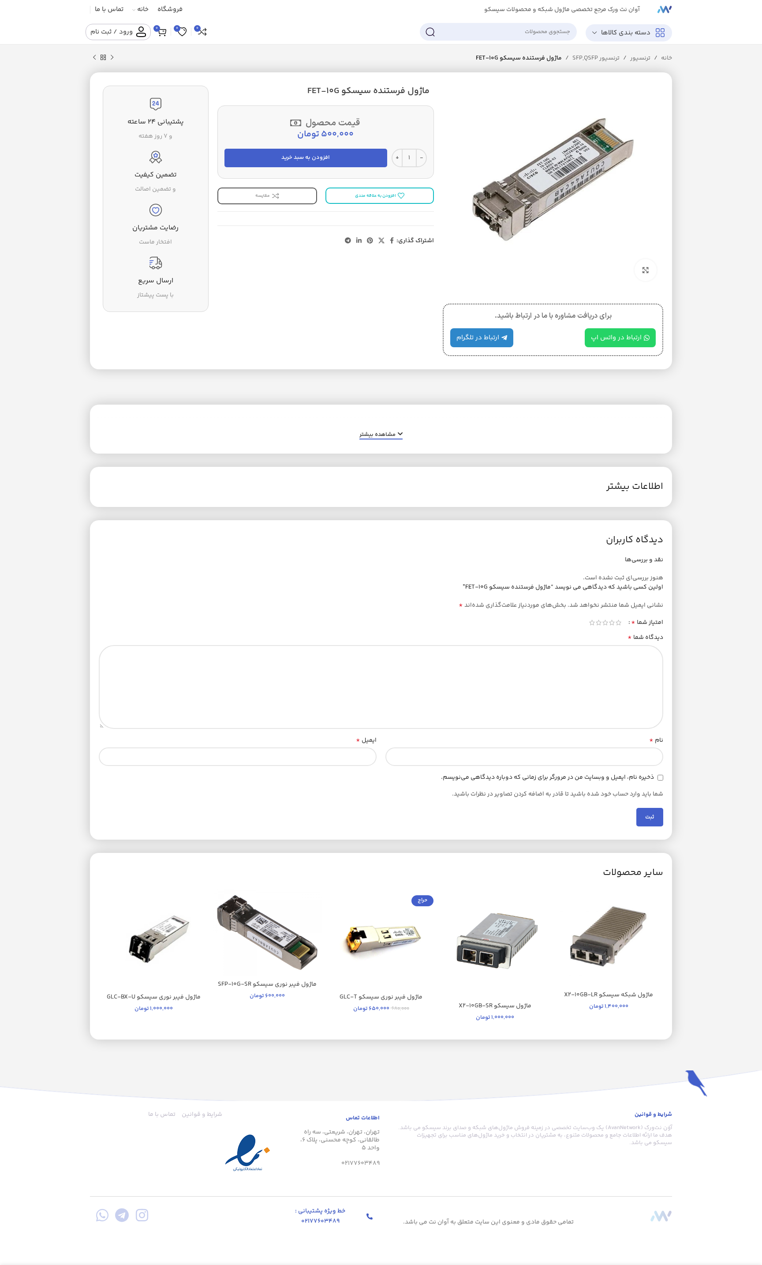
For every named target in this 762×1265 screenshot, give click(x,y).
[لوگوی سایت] (664, 10)
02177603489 (360, 1163)
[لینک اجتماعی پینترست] (370, 241)
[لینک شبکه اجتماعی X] (381, 241)
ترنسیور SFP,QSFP (596, 58)
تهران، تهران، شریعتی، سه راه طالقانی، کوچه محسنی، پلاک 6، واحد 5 (340, 1140)
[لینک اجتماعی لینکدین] (359, 241)
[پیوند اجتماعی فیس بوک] (391, 241)
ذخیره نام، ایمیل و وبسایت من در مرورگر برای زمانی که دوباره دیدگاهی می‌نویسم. (547, 777)
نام (656, 740)
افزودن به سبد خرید (305, 157)
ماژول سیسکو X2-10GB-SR (495, 1006)
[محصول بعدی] (94, 57)
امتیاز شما (647, 622)
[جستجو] (430, 32)
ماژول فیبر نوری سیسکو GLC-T (381, 997)
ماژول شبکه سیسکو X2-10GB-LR (608, 995)
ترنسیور (640, 58)
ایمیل (366, 740)
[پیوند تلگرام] (348, 241)
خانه (666, 58)
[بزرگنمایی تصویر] (646, 270)
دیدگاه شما (645, 637)
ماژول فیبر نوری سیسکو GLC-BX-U (154, 997)
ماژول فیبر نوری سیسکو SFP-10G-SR (267, 984)
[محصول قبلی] (112, 57)
